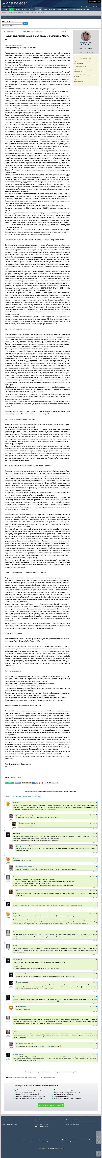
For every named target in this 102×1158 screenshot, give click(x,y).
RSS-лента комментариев (49, 1077)
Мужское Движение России (72, 1124)
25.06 (94, 996)
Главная (3, 12)
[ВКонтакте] (33, 783)
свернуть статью (10, 31)
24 (85, 48)
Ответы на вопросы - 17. (81, 66)
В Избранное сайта (26, 782)
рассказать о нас (11, 6)
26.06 (94, 973)
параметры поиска (8, 25)
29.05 (94, 931)
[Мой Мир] (39, 783)
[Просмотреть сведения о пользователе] (86, 41)
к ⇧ (98, 1132)
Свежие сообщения (62, 9)
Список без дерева (36, 796)
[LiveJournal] (44, 783)
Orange (16, 802)
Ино (14, 996)
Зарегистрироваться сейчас (50, 1105)
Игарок (15, 945)
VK (91, 6)
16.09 (94, 1017)
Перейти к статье (27, 796)
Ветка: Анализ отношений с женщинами (79, 9)
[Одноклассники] (37, 783)
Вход (98, 1)
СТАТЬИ (11, 9)
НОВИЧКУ (31, 9)
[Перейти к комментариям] (4, 31)
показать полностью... (50, 809)
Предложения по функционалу (9, 1124)
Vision (19, 982)
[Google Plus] (42, 783)
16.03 (94, 982)
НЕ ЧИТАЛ (24, 9)
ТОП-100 (38, 9)
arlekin (15, 1031)
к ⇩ (98, 1137)
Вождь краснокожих (19, 1017)
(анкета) (41, 31)
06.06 (94, 945)
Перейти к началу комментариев (16, 1077)
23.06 (94, 959)
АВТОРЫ (18, 9)
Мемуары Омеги (35, 31)
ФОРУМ (45, 9)
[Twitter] (35, 783)
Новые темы (52, 9)
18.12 (94, 1043)
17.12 (94, 1031)
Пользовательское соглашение (41, 1124)
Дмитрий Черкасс (18, 1054)
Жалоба (95, 811)
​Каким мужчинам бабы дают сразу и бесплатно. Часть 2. (30, 12)
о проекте (5, 6)
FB (87, 6)
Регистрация (92, 1)
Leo (21, 823)
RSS (98, 6)
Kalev (17, 891)
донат (83, 6)
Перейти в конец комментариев (13, 796)
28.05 (94, 802)
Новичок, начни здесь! (13, 45)
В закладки (17, 782)
